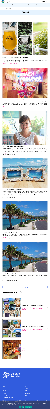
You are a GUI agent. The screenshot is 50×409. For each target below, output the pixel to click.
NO (23, 407)
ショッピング (10, 63)
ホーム (3, 8)
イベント (4, 63)
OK (20, 407)
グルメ (4, 106)
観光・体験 (15, 63)
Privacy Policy (28, 407)
